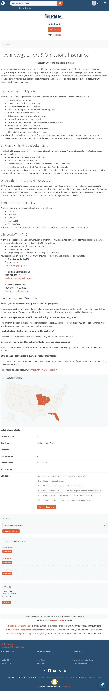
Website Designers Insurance (48, 500)
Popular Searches (7, 663)
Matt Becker (6, 559)
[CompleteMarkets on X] (59, 670)
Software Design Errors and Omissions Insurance (83, 490)
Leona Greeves (7, 547)
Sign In (61, 620)
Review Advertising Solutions (82, 660)
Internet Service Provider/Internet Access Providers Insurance (60, 486)
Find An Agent (41, 663)
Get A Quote (25, 8)
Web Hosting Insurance (46, 495)
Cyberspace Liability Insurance (49, 476)
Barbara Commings (9, 570)
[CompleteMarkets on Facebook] (49, 670)
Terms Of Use (55, 677)
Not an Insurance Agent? (19, 625)
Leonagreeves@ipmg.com (16, 291)
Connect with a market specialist (42, 369)
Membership (5, 660)
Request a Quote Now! (10, 531)
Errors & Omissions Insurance (74, 476)
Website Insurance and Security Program (77, 500)
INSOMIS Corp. (66, 686)
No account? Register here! (13, 646)
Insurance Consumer (31, 629)
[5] (49, 24)
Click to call (56, 34)
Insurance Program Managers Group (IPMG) (26, 633)
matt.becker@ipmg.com (16, 265)
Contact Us (54, 29)
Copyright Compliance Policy (90, 677)
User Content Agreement (70, 677)
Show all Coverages (46, 507)
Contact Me (7, 551)
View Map (6, 602)
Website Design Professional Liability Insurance (75, 495)
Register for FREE (49, 620)
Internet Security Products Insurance (51, 481)
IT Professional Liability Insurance (50, 490)
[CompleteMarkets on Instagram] (65, 670)
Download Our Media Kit (81, 663)
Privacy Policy (45, 677)
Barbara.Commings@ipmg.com (19, 278)
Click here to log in (8, 644)
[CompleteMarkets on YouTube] (54, 670)
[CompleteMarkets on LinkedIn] (44, 670)
